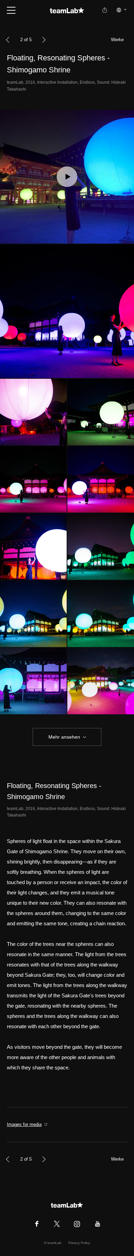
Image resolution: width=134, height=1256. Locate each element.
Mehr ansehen (64, 737)
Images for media (24, 1124)
